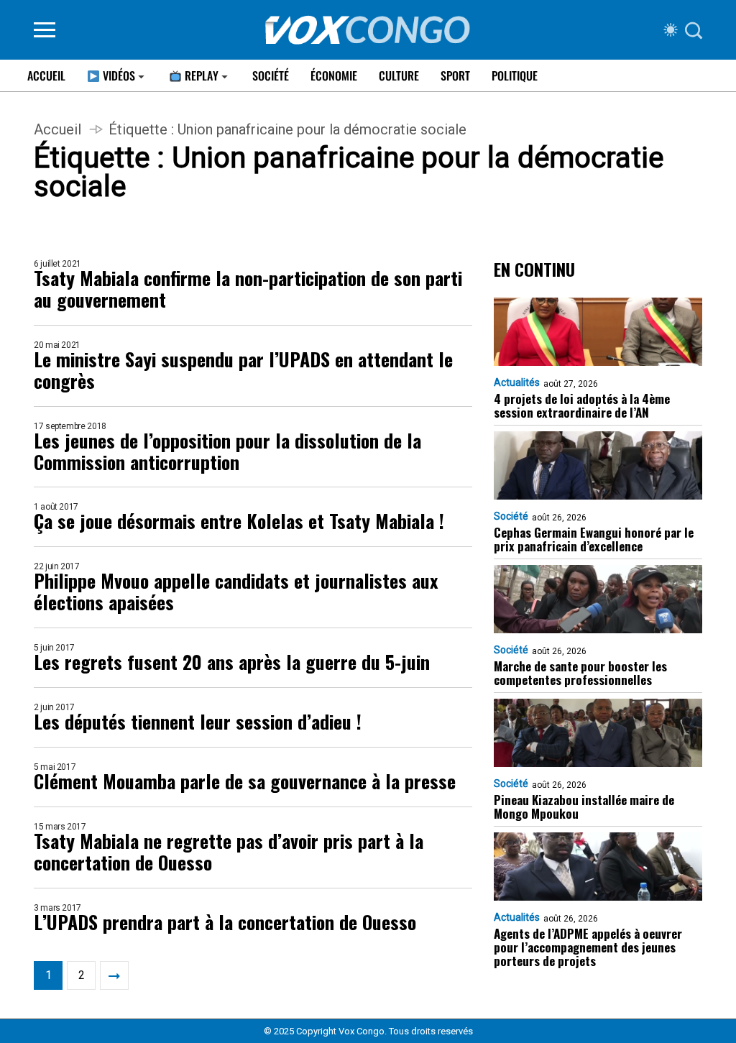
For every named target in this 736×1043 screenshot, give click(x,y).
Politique (515, 75)
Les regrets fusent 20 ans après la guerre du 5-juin (232, 662)
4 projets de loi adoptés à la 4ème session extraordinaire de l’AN (582, 405)
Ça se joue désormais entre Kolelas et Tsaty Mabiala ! (239, 521)
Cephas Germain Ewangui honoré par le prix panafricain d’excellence (594, 539)
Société (270, 75)
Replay (200, 75)
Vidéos (117, 75)
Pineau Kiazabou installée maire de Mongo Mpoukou (584, 806)
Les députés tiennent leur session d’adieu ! (198, 721)
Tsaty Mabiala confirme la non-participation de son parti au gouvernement (248, 289)
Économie (333, 75)
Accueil (46, 75)
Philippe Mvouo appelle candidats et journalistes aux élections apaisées (236, 591)
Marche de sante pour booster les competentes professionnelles (580, 672)
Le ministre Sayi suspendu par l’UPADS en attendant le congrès (243, 370)
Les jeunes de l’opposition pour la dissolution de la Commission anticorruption (227, 451)
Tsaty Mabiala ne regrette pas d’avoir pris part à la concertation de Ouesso (228, 851)
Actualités (517, 382)
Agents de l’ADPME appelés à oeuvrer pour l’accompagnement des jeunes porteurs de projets (588, 947)
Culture (399, 75)
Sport (455, 75)
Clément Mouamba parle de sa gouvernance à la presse (245, 781)
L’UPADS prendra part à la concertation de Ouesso (225, 922)
